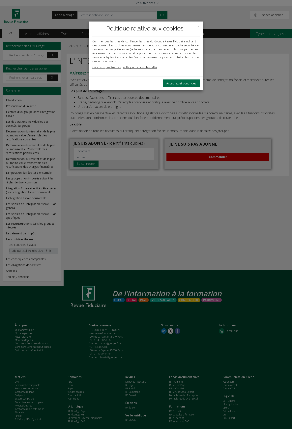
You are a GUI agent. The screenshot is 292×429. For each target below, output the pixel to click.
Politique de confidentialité (140, 67)
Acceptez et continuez (181, 83)
